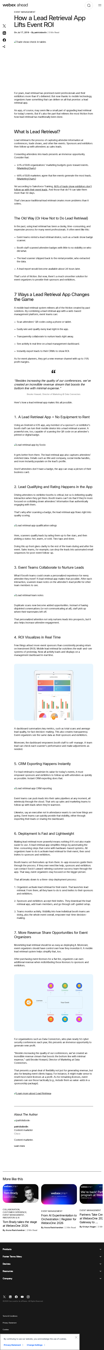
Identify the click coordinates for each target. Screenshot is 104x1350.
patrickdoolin (40, 32)
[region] (40, 1342)
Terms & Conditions (10, 1316)
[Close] (76, 1337)
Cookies (6, 1330)
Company (7, 1278)
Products (7, 1249)
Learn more (19, 1146)
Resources (8, 1271)
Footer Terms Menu (12, 1256)
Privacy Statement (10, 1323)
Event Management (24, 12)
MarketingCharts (26, 168)
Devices (6, 1263)
